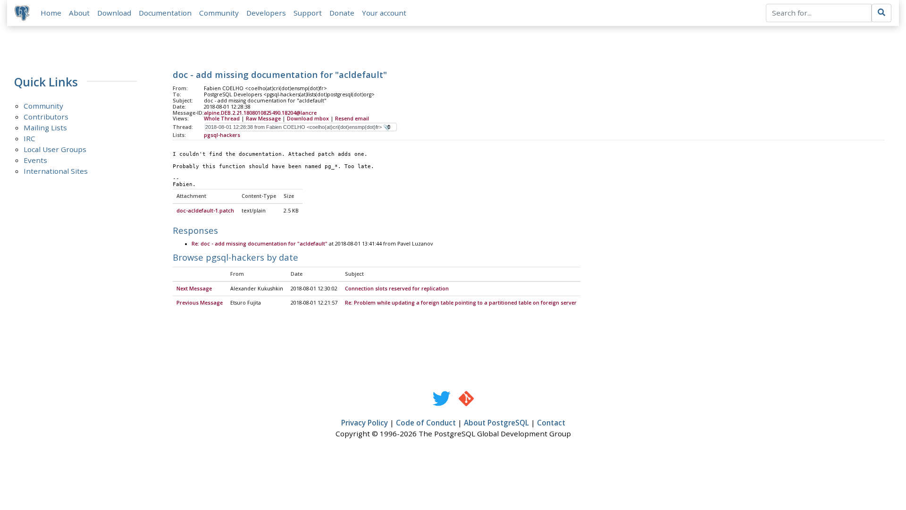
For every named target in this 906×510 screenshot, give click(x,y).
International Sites (56, 171)
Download (114, 12)
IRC (29, 138)
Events (35, 160)
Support (308, 12)
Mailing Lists (45, 127)
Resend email (352, 118)
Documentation (165, 12)
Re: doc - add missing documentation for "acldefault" (259, 243)
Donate (341, 12)
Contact (551, 422)
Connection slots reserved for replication (397, 288)
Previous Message (199, 302)
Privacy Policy (364, 422)
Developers (266, 12)
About (79, 12)
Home (51, 12)
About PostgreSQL (496, 422)
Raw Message (263, 118)
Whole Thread (222, 118)
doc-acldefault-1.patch (205, 210)
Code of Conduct (426, 422)
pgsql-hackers (222, 135)
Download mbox (308, 118)
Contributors (46, 116)
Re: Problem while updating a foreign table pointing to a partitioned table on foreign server (461, 302)
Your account (384, 12)
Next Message (194, 288)
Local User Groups (55, 149)
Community (219, 12)
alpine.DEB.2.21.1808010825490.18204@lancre (260, 113)
